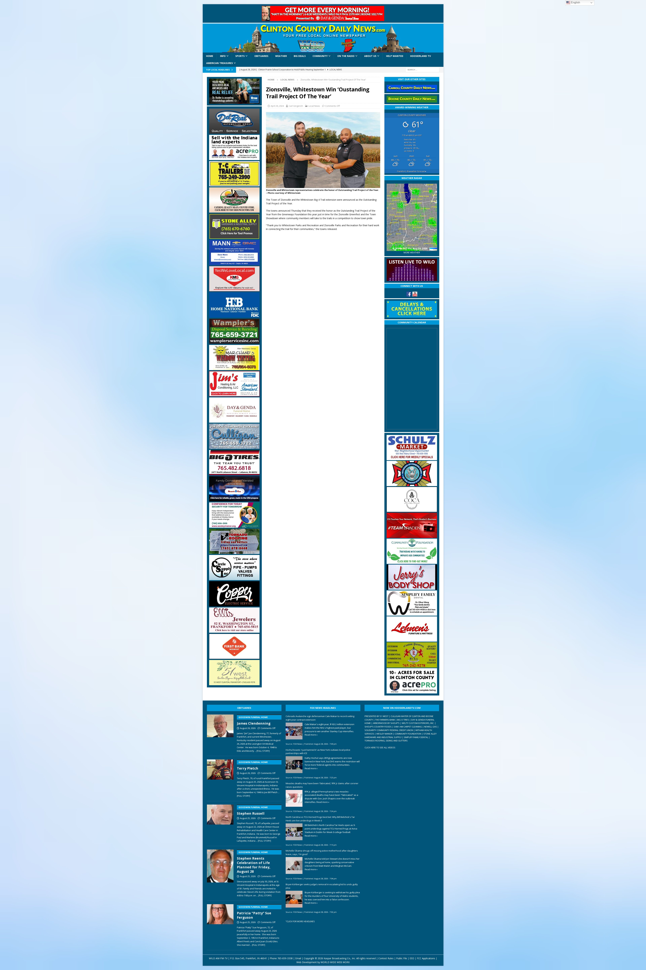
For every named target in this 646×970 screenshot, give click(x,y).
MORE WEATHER (412, 252)
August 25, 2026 (248, 818)
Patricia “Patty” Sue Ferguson (254, 912)
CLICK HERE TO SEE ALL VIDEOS (380, 747)
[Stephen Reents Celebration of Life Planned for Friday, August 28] (220, 872)
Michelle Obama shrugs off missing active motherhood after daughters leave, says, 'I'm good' (322, 852)
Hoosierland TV (420, 56)
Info (223, 56)
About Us (370, 56)
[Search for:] (422, 69)
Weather (281, 56)
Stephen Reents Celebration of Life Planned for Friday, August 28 (253, 862)
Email (298, 958)
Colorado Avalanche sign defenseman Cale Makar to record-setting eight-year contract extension (320, 718)
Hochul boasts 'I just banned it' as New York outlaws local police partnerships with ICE (318, 751)
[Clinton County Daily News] (323, 38)
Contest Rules (385, 958)
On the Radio (345, 56)
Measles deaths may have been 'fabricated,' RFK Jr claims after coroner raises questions (322, 785)
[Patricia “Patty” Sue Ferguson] (220, 924)
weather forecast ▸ (411, 171)
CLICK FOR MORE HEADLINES (300, 921)
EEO (412, 958)
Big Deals (300, 56)
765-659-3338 (285, 958)
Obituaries (261, 56)
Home (209, 56)
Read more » (311, 734)
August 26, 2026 (248, 728)
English (575, 2)
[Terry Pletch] (220, 777)
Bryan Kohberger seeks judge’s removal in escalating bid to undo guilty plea (322, 886)
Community (320, 56)
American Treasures (219, 63)
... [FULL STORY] (262, 750)
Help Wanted (394, 56)
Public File (401, 958)
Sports (240, 56)
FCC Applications (426, 958)
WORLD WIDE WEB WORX (335, 962)
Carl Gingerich (296, 105)
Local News (314, 105)
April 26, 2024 (277, 105)
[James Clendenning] (220, 732)
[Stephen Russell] (220, 823)
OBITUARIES (244, 707)
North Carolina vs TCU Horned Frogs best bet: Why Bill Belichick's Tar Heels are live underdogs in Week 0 (320, 818)
